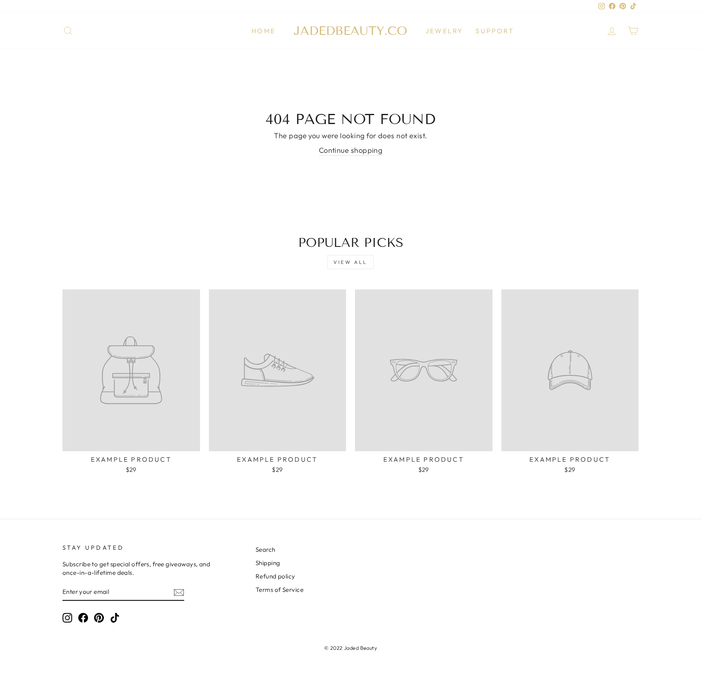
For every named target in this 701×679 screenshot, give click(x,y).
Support (494, 31)
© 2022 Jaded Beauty (350, 648)
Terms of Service (279, 589)
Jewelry (444, 31)
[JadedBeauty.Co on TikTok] (115, 618)
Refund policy (275, 576)
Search (265, 549)
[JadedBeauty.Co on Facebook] (83, 618)
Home (263, 31)
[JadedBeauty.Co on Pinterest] (99, 618)
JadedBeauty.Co (350, 31)
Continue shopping (351, 150)
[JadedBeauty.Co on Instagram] (67, 618)
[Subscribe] (179, 592)
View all (350, 262)
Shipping (268, 563)
